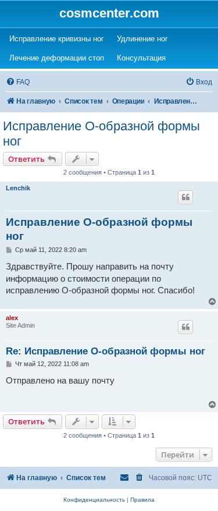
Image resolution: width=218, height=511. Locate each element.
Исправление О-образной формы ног (101, 133)
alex (12, 317)
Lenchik (18, 187)
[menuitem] (18, 82)
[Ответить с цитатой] (185, 197)
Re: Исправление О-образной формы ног (105, 351)
